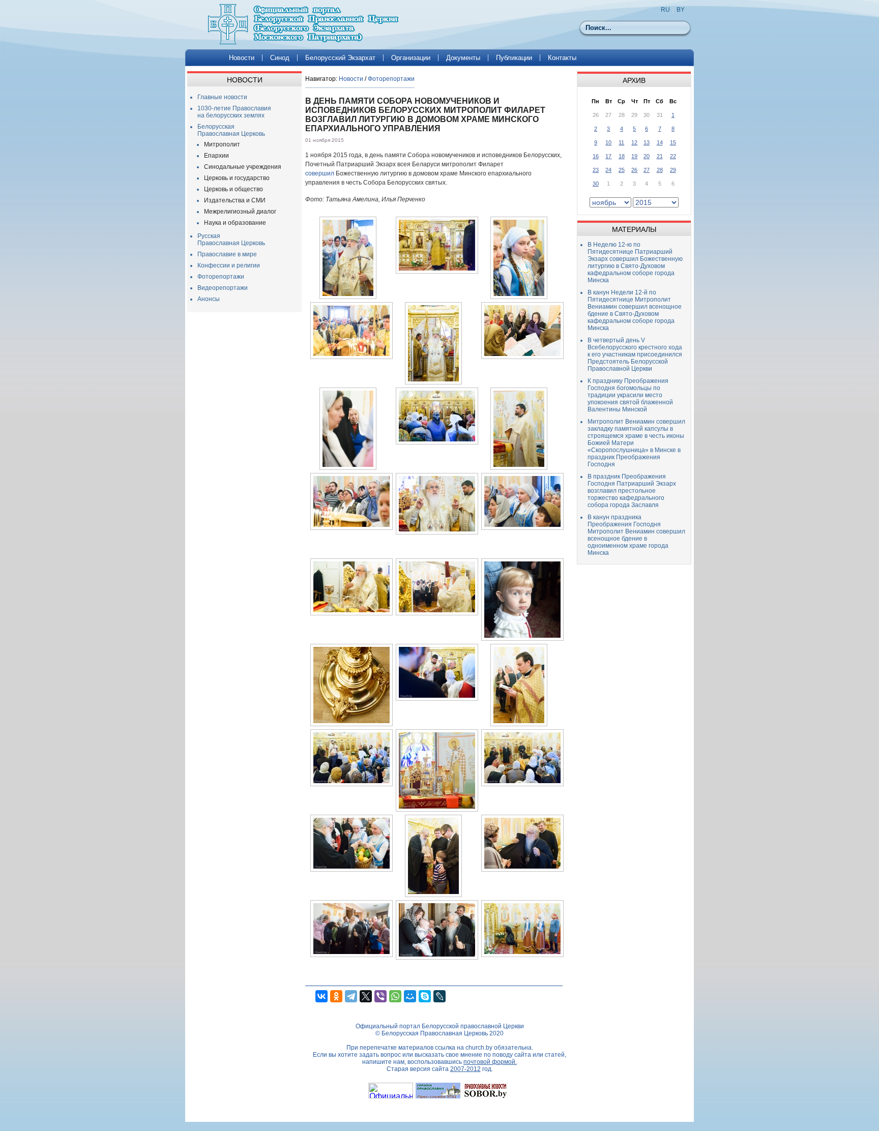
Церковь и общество (233, 189)
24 (608, 170)
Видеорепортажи (222, 287)
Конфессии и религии (228, 265)
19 (634, 156)
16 (596, 156)
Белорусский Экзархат (340, 57)
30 (596, 184)
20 (646, 156)
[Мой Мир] (410, 996)
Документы (463, 57)
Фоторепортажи (220, 276)
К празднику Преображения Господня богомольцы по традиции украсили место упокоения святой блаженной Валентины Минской (630, 395)
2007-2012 (465, 1069)
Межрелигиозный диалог (240, 211)
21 (660, 156)
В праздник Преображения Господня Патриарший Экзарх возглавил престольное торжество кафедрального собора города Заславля (632, 491)
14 (660, 142)
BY (681, 9)
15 (673, 142)
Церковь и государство (237, 178)
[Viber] (380, 996)
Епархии (216, 155)
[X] (366, 996)
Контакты (562, 57)
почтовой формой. (490, 1061)
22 (673, 156)
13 (646, 142)
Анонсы (208, 299)
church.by (478, 1047)
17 (608, 156)
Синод (279, 57)
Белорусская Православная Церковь (231, 130)
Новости (241, 57)
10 (608, 142)
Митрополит (222, 144)
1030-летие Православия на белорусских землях (234, 112)
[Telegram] (351, 996)
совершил (319, 173)
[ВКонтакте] (321, 996)
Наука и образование (235, 222)
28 (660, 170)
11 (621, 142)
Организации (410, 57)
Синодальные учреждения (242, 166)
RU (665, 9)
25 (622, 170)
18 (622, 156)
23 (596, 170)
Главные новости (222, 97)
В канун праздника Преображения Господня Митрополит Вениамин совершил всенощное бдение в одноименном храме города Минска (636, 535)
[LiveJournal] (439, 996)
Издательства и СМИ (235, 200)
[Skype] (425, 996)
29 (673, 170)
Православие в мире (227, 254)
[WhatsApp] (395, 996)
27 (646, 170)
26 (634, 170)
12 (634, 142)
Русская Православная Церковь (231, 239)
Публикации (514, 57)
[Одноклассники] (336, 996)
